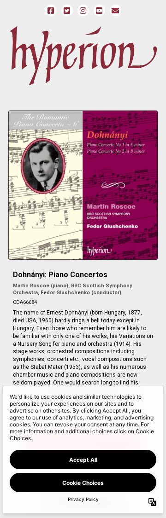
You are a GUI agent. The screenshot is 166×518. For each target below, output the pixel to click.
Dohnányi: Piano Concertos (60, 274)
